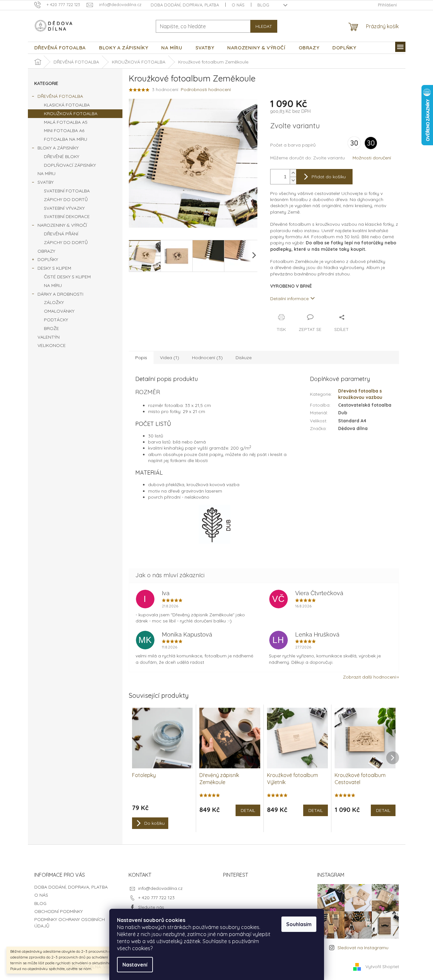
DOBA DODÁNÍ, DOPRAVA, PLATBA (185, 4)
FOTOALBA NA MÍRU (65, 139)
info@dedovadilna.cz (160, 888)
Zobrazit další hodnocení (369, 677)
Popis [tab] (141, 357)
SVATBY (45, 182)
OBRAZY (46, 251)
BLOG (263, 4)
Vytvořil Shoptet (382, 966)
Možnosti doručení (372, 158)
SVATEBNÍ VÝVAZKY (64, 208)
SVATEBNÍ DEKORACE (67, 216)
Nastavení (134, 964)
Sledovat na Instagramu (362, 947)
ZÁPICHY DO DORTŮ (66, 199)
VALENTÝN (48, 337)
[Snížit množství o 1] (293, 180)
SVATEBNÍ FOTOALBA (67, 191)
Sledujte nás (151, 907)
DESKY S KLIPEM (54, 268)
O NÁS (238, 4)
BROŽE (51, 328)
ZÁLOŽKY (54, 302)
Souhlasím (299, 924)
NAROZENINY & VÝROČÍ (62, 225)
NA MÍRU (46, 173)
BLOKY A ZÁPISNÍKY (58, 148)
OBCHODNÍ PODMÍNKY (58, 911)
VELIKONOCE (51, 345)
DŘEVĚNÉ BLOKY (61, 156)
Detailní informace (289, 298)
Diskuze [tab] (244, 357)
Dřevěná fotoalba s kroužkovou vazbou (360, 394)
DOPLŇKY (47, 259)
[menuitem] (60, 48)
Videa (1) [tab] (169, 357)
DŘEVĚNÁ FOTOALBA (60, 96)
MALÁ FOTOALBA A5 (65, 122)
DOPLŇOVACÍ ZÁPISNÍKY (70, 165)
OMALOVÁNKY (59, 311)
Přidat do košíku (329, 177)
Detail (248, 810)
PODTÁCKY (56, 320)
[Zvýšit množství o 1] (293, 173)
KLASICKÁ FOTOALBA (67, 105)
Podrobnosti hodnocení (206, 89)
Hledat (263, 26)
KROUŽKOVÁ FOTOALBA (70, 113)
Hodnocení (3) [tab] (207, 357)
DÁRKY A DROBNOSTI (60, 294)
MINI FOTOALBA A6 (64, 130)
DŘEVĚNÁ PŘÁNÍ (61, 234)
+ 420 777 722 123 (156, 897)
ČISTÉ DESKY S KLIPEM (67, 277)
